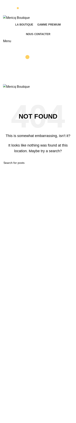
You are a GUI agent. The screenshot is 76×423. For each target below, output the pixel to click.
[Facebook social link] (35, 92)
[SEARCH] (68, 162)
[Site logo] (38, 7)
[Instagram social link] (40, 92)
